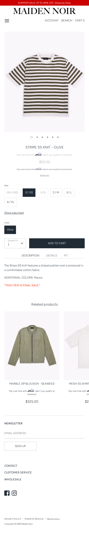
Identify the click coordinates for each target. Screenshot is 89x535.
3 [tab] (42, 137)
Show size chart (14, 212)
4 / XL (10, 202)
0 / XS (29, 192)
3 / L (69, 192)
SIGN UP (20, 446)
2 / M (56, 192)
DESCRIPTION (30, 255)
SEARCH (66, 20)
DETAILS (51, 255)
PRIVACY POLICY (12, 519)
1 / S (42, 192)
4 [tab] (47, 137)
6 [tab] (58, 137)
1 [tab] (31, 137)
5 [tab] (52, 137)
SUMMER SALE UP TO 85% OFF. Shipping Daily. (44, 2)
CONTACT (10, 465)
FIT (66, 255)
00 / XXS (12, 192)
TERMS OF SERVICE (34, 519)
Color (7, 222)
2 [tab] (37, 137)
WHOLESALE (12, 479)
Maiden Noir (27, 524)
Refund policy (53, 519)
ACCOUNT (52, 20)
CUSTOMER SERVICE (18, 472)
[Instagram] (15, 493)
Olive (10, 229)
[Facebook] (7, 493)
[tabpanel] (44, 82)
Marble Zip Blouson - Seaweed (32, 383)
